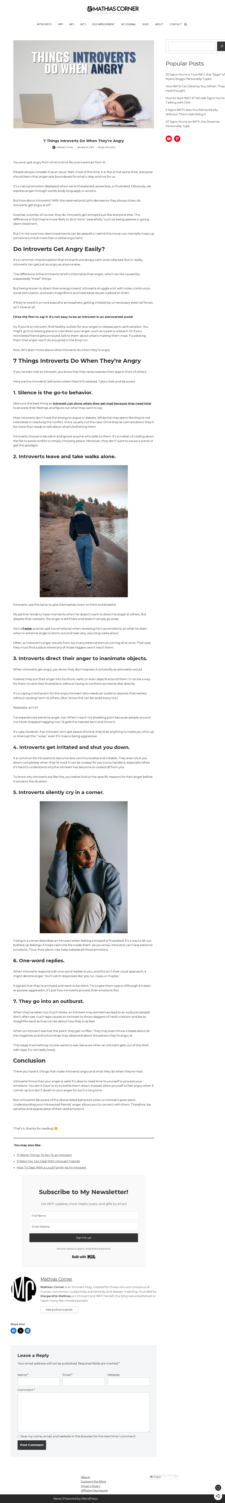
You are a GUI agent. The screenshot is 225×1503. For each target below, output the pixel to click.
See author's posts (59, 1309)
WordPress (89, 1498)
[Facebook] (14, 1331)
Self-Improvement (103, 24)
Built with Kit (83, 1257)
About (159, 24)
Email (68, 1375)
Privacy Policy (90, 1486)
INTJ (83, 24)
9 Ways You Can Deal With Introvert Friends (48, 1161)
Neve (57, 1498)
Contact (176, 24)
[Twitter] (21, 1331)
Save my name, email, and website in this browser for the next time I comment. (78, 1436)
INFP (60, 24)
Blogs (101, 147)
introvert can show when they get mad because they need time (102, 403)
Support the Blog (93, 1481)
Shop (145, 24)
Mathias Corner (65, 147)
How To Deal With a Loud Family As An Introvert (51, 1167)
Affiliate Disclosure (94, 1490)
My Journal (128, 24)
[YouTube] (169, 139)
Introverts (44, 24)
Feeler (27, 628)
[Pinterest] (177, 139)
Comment (26, 1390)
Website (114, 1375)
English (157, 1477)
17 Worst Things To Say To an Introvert (44, 1155)
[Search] (185, 24)
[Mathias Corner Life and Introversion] (112, 10)
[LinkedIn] (28, 1331)
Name (23, 1375)
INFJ (71, 24)
